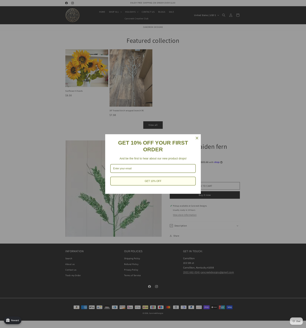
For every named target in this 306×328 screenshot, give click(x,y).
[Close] (197, 138)
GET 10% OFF (153, 181)
